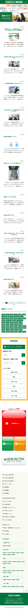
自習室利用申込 (8, 602)
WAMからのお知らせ (10, 600)
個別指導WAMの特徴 (9, 498)
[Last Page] (14, 305)
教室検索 (6, 539)
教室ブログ (7, 524)
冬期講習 (6, 493)
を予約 (20, 444)
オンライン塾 (7, 484)
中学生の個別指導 (9, 477)
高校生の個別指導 (9, 481)
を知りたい (8, 444)
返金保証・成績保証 (9, 516)
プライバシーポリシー (11, 598)
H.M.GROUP (19, 598)
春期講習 (6, 487)
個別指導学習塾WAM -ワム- (14, 595)
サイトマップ (19, 600)
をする (13, 423)
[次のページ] (25, 303)
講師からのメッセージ (10, 507)
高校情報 (6, 531)
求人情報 (6, 534)
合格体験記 (7, 504)
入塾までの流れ (8, 510)
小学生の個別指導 (9, 474)
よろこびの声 (7, 501)
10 (17, 302)
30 (21, 302)
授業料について (8, 513)
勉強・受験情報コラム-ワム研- (12, 527)
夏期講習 (6, 490)
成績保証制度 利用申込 (18, 602)
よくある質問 (7, 520)
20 (19, 302)
